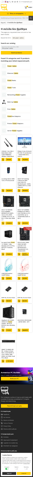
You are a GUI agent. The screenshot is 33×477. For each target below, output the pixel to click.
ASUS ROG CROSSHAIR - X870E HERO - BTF (24, 321)
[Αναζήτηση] (31, 18)
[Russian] (7, 1)
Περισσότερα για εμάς (14, 406)
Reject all (9, 473)
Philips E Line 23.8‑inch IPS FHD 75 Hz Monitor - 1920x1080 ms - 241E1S (24, 153)
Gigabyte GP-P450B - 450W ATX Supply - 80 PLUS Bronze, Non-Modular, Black (8, 323)
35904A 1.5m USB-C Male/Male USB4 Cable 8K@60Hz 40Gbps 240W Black (8, 153)
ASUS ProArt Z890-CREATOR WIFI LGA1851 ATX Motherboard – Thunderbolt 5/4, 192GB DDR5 (23, 247)
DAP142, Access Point (8, 297)
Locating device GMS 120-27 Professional (8, 179)
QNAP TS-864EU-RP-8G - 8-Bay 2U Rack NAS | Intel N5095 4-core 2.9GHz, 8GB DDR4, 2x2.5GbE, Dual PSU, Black (8, 354)
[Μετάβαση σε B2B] (2, 2)
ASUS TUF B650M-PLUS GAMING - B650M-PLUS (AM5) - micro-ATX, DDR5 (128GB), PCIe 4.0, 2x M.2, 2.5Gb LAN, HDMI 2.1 (8, 215)
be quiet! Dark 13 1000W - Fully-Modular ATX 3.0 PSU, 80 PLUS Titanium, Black (8, 246)
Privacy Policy (26, 463)
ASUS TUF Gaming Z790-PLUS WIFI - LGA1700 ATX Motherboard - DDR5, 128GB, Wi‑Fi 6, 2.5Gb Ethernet (24, 183)
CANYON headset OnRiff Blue (7, 274)
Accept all (23, 473)
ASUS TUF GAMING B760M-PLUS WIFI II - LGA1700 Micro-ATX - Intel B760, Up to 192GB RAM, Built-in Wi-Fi (24, 214)
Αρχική (3, 22)
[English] (5, 1)
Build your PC (14, 379)
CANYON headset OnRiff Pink (23, 274)
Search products (16, 53)
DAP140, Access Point (24, 297)
